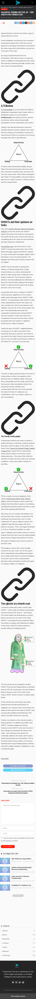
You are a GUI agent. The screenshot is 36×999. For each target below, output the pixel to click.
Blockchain (18, 939)
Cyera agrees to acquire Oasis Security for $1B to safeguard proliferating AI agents (18, 792)
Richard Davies (7, 17)
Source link (5, 759)
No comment (27, 17)
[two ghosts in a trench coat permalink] (18, 600)
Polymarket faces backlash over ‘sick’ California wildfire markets (18, 784)
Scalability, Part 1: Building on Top (21, 885)
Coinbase (18, 943)
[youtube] (23, 982)
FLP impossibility (7, 110)
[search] (32, 2)
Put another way (7, 246)
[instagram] (16, 982)
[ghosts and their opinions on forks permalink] (18, 219)
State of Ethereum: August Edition (21, 859)
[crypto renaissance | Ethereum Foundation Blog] (5, 879)
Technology (18, 955)
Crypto (18, 947)
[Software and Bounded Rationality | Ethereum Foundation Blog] (5, 870)
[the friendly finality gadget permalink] (18, 434)
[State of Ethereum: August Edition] (5, 861)
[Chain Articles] (18, 2)
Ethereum (4, 9)
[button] (3, 2)
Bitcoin (18, 935)
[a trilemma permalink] (18, 102)
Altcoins (18, 931)
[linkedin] (19, 982)
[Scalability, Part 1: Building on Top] (5, 887)
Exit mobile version (18, 996)
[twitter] (12, 982)
